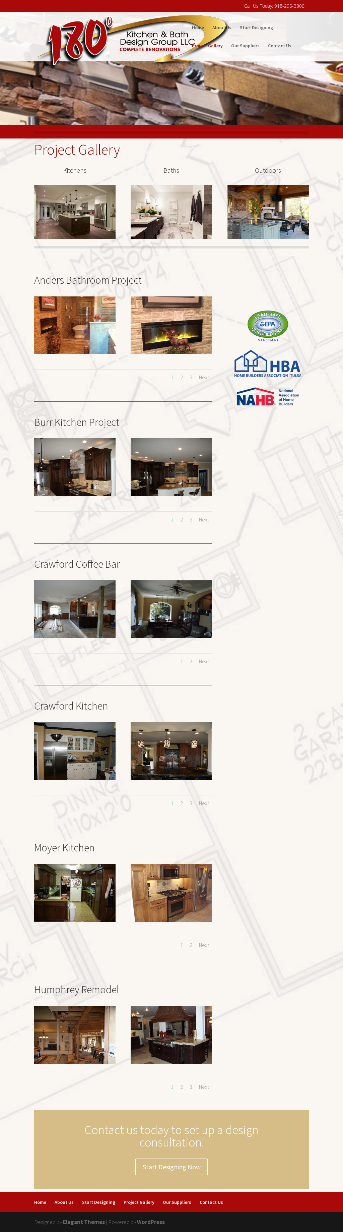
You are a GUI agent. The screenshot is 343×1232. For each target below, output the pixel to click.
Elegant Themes (84, 1222)
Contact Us (279, 46)
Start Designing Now (172, 1167)
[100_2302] (171, 1061)
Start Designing (256, 28)
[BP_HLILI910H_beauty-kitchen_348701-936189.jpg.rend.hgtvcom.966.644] (75, 237)
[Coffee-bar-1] (171, 636)
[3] (75, 494)
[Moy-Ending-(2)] (171, 919)
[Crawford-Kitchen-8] (171, 778)
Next (204, 377)
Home (198, 28)
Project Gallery (207, 46)
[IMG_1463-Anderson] (75, 352)
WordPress (151, 1222)
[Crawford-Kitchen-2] (75, 778)
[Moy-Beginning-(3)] (75, 919)
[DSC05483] (75, 1061)
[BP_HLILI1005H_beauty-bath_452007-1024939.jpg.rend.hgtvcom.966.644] (171, 237)
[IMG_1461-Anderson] (171, 352)
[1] (171, 494)
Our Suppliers (245, 46)
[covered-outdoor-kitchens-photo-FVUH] (268, 237)
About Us (221, 28)
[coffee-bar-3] (75, 636)
